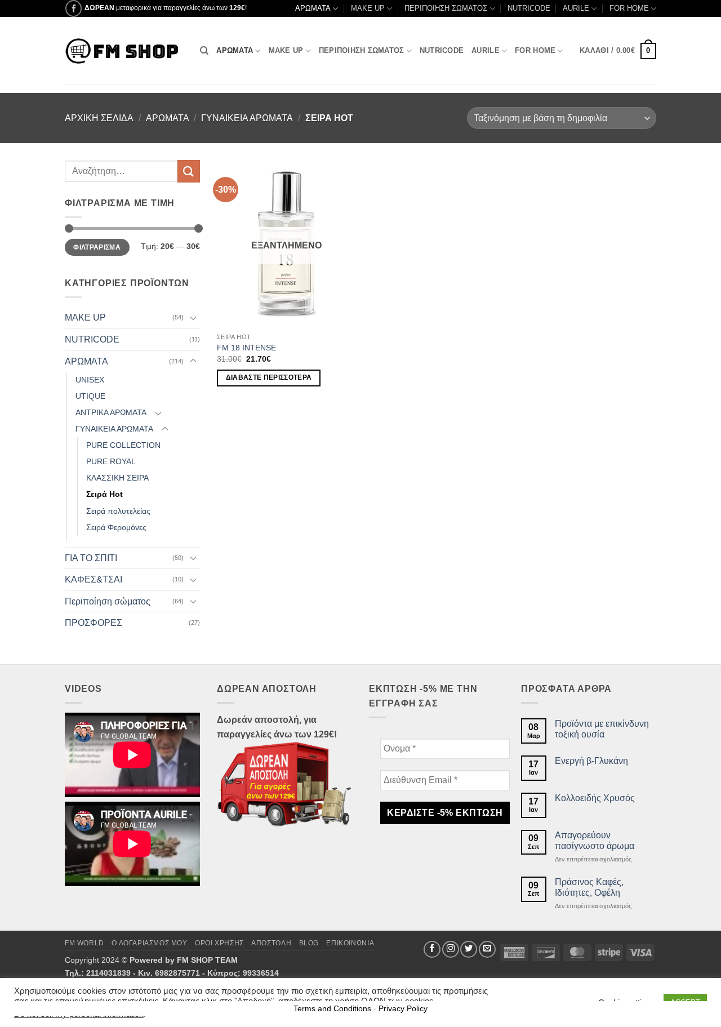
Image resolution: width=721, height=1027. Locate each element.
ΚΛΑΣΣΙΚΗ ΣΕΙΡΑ (117, 477)
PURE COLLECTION (123, 445)
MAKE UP (368, 8)
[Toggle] (193, 317)
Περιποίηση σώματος (107, 601)
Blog (309, 943)
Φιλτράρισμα (97, 247)
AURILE (576, 8)
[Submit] (188, 171)
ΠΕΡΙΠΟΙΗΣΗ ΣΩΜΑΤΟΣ (445, 8)
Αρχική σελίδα (99, 118)
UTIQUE (90, 396)
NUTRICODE (529, 8)
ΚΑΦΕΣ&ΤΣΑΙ (93, 579)
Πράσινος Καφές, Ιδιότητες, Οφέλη (589, 887)
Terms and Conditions (332, 1008)
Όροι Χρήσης (219, 943)
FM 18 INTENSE (246, 347)
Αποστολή (271, 943)
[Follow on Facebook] (73, 8)
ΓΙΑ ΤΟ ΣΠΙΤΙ (91, 558)
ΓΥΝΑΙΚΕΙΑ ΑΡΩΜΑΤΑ (247, 118)
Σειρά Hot (104, 494)
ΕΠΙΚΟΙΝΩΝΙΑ (350, 943)
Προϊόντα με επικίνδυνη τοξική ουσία (602, 729)
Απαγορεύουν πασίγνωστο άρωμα (594, 840)
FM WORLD (84, 943)
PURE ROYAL (111, 461)
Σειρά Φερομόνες (116, 527)
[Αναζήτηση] (204, 50)
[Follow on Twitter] (468, 949)
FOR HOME (629, 8)
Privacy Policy (403, 1008)
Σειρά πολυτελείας (118, 510)
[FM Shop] (124, 51)
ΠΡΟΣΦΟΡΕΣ (93, 623)
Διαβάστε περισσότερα (269, 377)
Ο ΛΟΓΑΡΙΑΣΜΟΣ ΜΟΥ (149, 943)
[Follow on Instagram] (450, 949)
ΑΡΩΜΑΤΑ (313, 8)
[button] (618, 51)
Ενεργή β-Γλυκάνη (591, 761)
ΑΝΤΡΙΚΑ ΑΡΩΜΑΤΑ (110, 412)
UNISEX (89, 379)
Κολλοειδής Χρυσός (595, 798)
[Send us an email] (487, 949)
